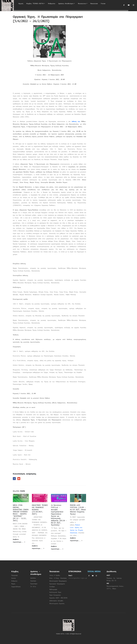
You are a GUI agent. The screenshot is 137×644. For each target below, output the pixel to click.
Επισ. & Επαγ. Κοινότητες (58, 578)
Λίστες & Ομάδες (54, 575)
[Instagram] (133, 5)
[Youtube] (129, 5)
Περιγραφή (14, 575)
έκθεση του (76, 121)
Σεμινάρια (33, 581)
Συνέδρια (52, 586)
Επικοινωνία (22, 13)
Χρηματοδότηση (15, 586)
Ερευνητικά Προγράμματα (57, 584)
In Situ (33, 586)
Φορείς (13, 584)
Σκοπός (13, 578)
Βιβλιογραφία (53, 589)
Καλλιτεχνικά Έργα (55, 592)
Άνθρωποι (14, 581)
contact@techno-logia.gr (77, 578)
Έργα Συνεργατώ (54, 595)
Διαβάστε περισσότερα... (18, 541)
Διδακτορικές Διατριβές (56, 600)
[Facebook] (124, 5)
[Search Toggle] (67, 10)
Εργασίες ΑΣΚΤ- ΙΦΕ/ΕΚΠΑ (58, 598)
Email (18, 478)
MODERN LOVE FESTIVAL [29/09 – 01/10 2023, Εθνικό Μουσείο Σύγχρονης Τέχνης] (78, 509)
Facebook (14, 478)
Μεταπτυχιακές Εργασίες (56, 603)
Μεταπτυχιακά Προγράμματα (58, 581)
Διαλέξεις (33, 578)
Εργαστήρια (33, 583)
